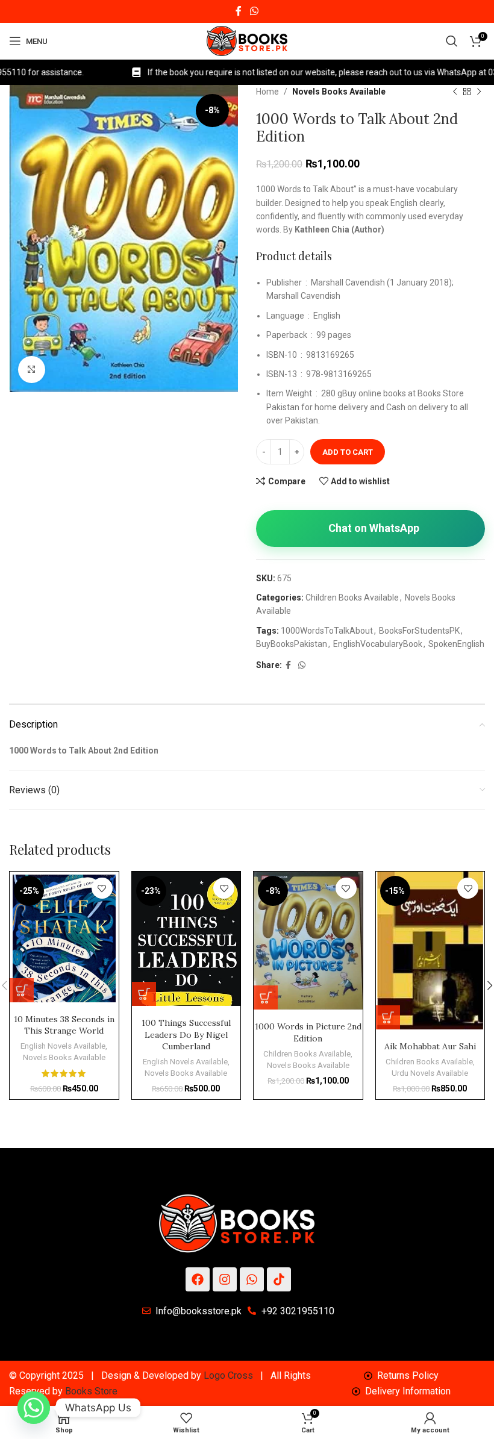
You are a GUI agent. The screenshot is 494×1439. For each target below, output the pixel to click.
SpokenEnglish (456, 644)
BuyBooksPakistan (291, 644)
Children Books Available (352, 597)
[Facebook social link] (239, 11)
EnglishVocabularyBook (377, 644)
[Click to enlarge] (31, 369)
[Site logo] (247, 40)
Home (267, 91)
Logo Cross (228, 1375)
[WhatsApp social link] (254, 11)
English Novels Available (62, 1045)
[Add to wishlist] (102, 888)
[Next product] (479, 92)
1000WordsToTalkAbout (327, 630)
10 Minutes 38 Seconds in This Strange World (64, 1025)
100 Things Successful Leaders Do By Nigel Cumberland (186, 1034)
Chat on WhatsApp (373, 528)
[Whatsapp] (252, 1279)
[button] (22, 990)
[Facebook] (198, 1279)
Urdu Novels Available (430, 1073)
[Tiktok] (279, 1279)
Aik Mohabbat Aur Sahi (430, 1046)
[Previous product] (455, 92)
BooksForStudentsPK (419, 630)
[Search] (452, 41)
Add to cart (347, 452)
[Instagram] (225, 1279)
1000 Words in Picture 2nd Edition (308, 1032)
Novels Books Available (339, 91)
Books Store (91, 1391)
